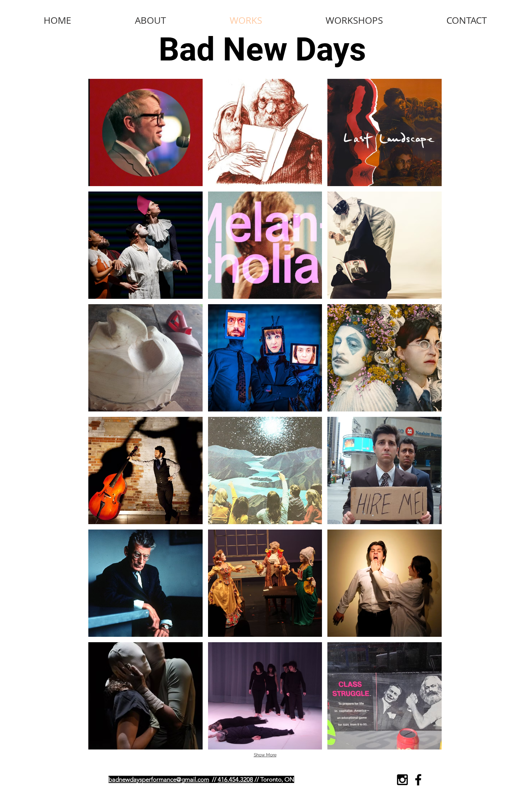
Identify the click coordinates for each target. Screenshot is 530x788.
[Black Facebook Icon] (418, 779)
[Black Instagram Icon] (402, 779)
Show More (265, 754)
